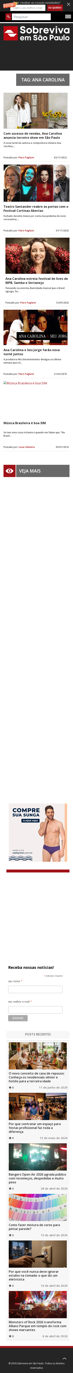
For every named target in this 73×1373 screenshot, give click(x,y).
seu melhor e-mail (20, 1002)
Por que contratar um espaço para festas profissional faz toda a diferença (35, 1128)
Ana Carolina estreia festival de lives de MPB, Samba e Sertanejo (36, 281)
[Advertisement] (36, 634)
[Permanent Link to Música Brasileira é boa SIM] (36, 399)
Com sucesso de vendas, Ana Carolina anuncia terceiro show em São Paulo (33, 135)
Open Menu (68, 16)
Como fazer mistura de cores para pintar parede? (34, 1227)
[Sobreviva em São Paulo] (36, 33)
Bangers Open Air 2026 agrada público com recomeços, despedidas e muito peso (37, 1178)
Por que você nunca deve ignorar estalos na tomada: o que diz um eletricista (34, 1275)
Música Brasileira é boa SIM (25, 423)
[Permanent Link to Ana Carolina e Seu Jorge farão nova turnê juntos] (36, 327)
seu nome (15, 982)
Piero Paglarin (26, 157)
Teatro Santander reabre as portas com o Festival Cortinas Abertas (36, 208)
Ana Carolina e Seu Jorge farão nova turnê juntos (32, 352)
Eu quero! (55, 7)
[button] (36, 5)
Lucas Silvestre (26, 447)
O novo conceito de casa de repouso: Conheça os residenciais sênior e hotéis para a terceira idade (37, 1077)
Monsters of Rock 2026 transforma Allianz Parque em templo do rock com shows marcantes (37, 1326)
